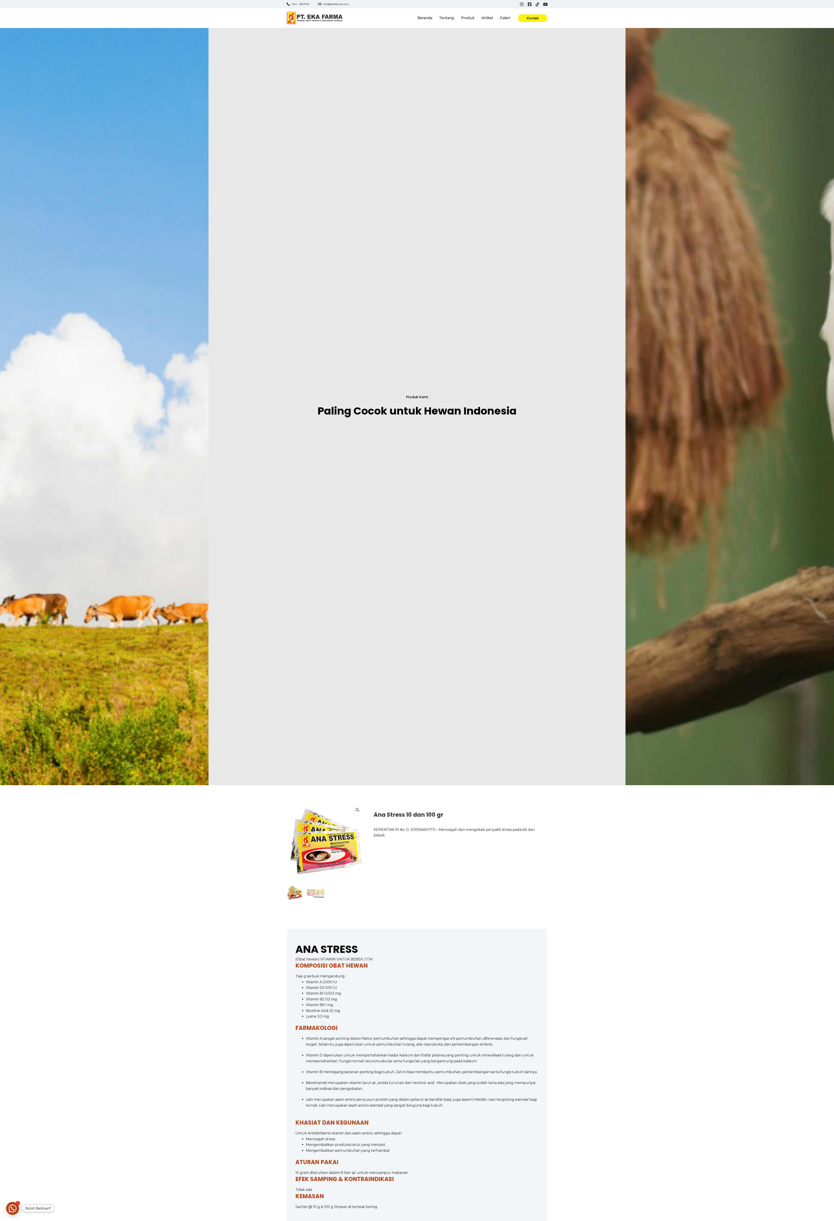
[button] (532, 18)
